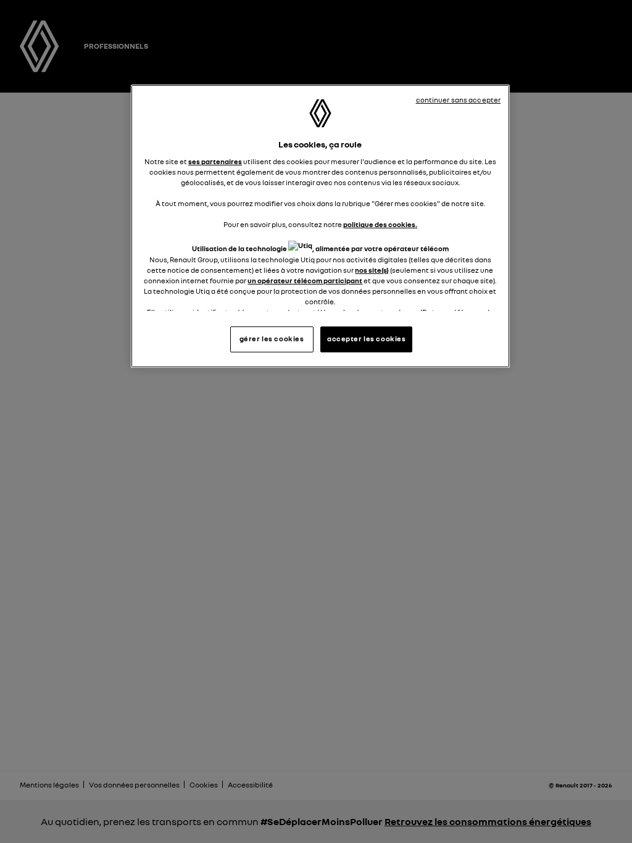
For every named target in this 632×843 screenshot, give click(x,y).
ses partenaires (215, 161)
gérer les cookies (271, 338)
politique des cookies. (380, 224)
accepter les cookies (366, 338)
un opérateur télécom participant (304, 280)
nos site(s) (372, 270)
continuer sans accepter (458, 100)
